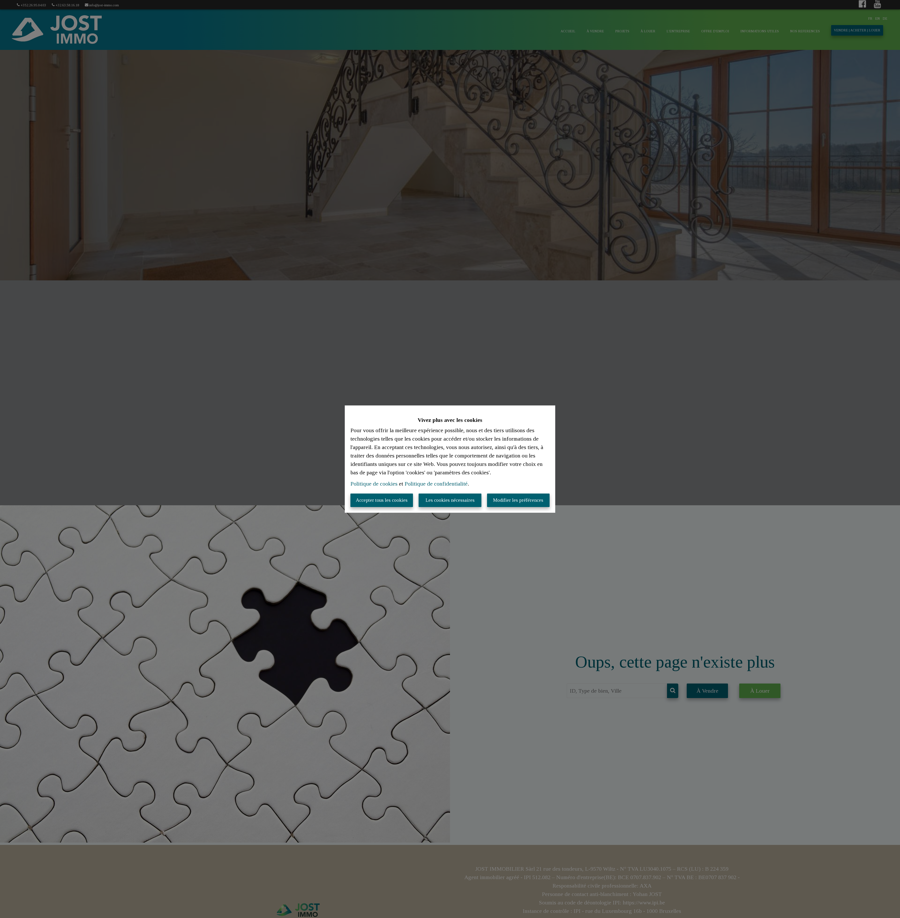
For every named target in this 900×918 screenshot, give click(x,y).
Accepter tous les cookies (382, 500)
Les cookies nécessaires (450, 500)
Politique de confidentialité (436, 484)
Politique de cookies (374, 484)
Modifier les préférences (518, 500)
